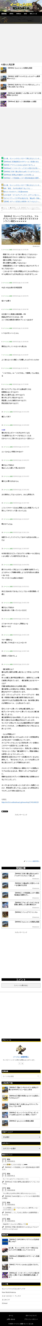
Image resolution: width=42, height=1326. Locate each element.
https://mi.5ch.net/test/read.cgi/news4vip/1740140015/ (20, 802)
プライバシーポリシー (31, 1319)
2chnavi (4, 1303)
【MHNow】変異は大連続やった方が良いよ (18, 175)
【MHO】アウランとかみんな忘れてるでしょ (19, 165)
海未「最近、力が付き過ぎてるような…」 (18, 188)
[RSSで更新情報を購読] (22, 1063)
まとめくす (6, 1299)
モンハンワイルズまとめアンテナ (13, 1289)
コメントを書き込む (21, 985)
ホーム (11, 1315)
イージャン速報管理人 (21, 1057)
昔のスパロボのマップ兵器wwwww (15, 192)
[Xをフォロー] (19, 1063)
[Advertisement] (21, 38)
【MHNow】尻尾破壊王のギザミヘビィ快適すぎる (21, 161)
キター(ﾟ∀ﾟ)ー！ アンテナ (11, 1296)
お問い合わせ (11, 1319)
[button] (38, 1076)
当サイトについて (31, 1315)
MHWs (5, 811)
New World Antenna (9, 1292)
